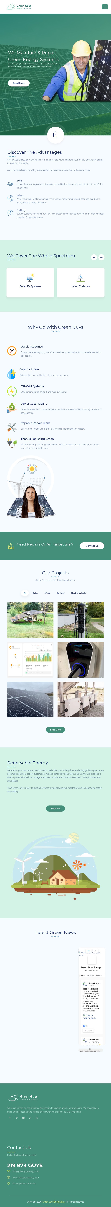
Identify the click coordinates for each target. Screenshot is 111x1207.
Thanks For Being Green (37, 438)
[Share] (95, 951)
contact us (92, 546)
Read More (19, 83)
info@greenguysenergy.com (26, 1171)
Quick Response (32, 346)
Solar (20, 180)
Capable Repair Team (35, 423)
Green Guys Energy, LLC (54, 1202)
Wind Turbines (81, 286)
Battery (21, 210)
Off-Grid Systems (32, 386)
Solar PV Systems (30, 286)
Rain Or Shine (29, 369)
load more (55, 729)
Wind (20, 195)
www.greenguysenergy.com (26, 1177)
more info (55, 808)
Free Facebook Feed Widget (90, 1051)
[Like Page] (88, 951)
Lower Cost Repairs (34, 403)
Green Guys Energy (91, 967)
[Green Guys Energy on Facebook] (92, 959)
